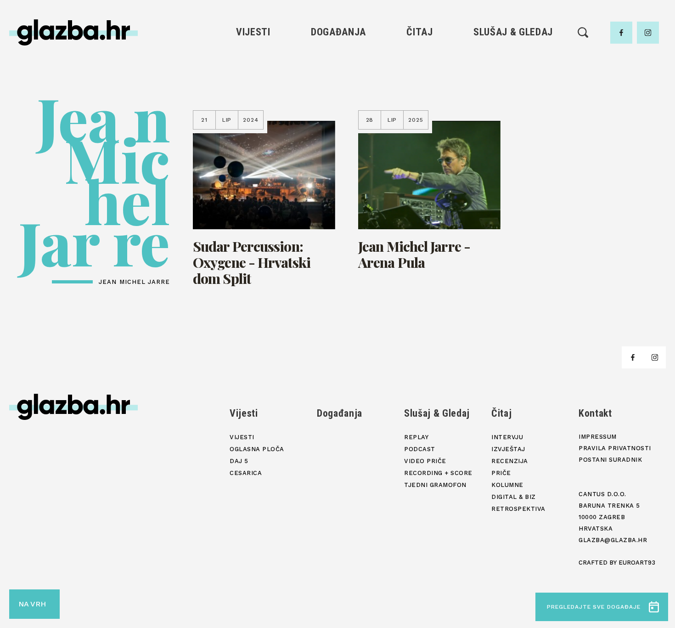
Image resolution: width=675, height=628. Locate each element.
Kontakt (595, 413)
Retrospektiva (419, 153)
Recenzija (419, 91)
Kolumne (419, 122)
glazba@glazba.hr (613, 540)
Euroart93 (637, 562)
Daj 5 (253, 122)
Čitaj (419, 32)
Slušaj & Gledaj (513, 32)
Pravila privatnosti (615, 448)
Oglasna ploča (253, 75)
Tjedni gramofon (513, 75)
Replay (513, 60)
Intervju (420, 60)
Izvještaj (420, 75)
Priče (419, 106)
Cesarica (253, 106)
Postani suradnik (610, 459)
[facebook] (621, 33)
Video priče (513, 106)
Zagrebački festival (253, 91)
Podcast (513, 91)
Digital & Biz (420, 138)
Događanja (338, 32)
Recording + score (513, 122)
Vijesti (253, 32)
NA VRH (32, 604)
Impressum (598, 436)
